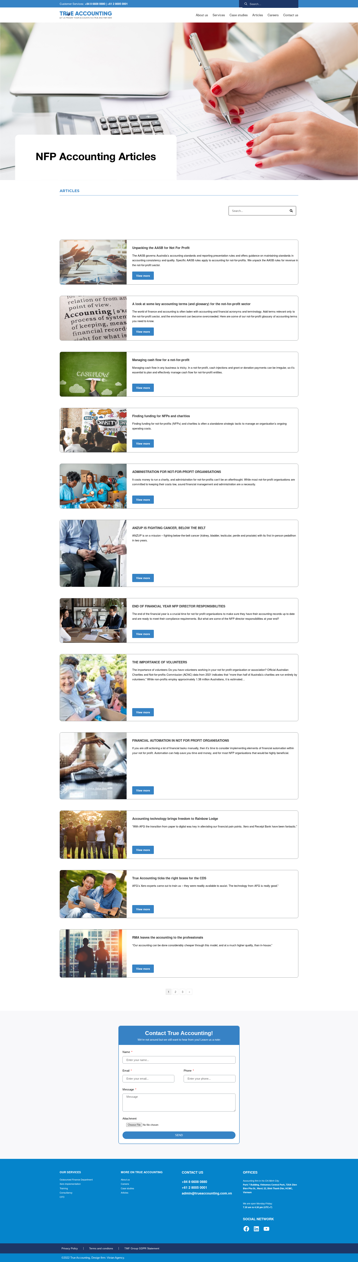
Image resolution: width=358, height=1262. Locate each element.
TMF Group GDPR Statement (141, 1248)
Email (126, 1070)
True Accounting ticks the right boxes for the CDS (169, 878)
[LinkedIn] (256, 1228)
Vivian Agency (115, 1257)
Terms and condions (101, 1248)
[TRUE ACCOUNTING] (86, 15)
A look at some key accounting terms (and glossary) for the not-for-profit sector (191, 304)
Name (127, 1052)
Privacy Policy (70, 1248)
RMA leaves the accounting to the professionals (167, 937)
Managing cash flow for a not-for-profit (160, 360)
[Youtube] (266, 1228)
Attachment (129, 1118)
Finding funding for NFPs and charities (161, 416)
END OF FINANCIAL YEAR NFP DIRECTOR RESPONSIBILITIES (178, 606)
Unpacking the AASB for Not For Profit (161, 247)
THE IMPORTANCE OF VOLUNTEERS (159, 662)
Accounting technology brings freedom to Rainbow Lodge (175, 818)
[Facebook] (246, 1228)
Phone (188, 1070)
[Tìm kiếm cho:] (270, 3)
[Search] (291, 210)
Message (129, 1089)
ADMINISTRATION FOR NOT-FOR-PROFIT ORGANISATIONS (176, 471)
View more (143, 276)
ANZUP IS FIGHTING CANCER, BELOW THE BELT (168, 528)
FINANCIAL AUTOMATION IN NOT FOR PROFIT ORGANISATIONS (180, 740)
